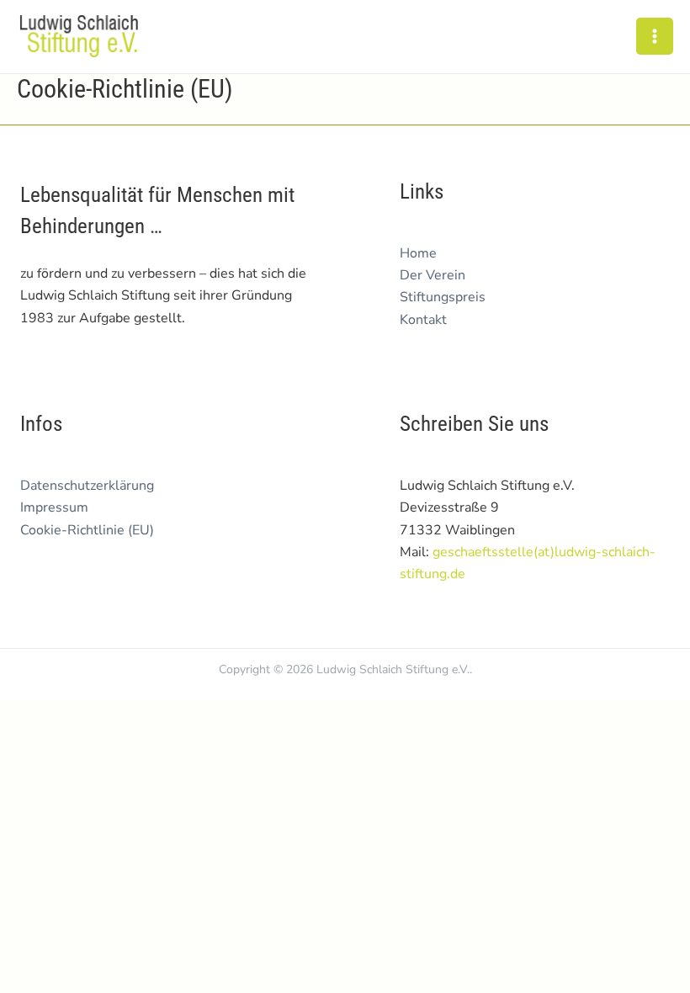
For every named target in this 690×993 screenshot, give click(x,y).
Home (418, 253)
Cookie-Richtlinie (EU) (87, 530)
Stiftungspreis (443, 297)
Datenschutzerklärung (87, 485)
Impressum (54, 507)
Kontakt (423, 320)
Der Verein (432, 275)
